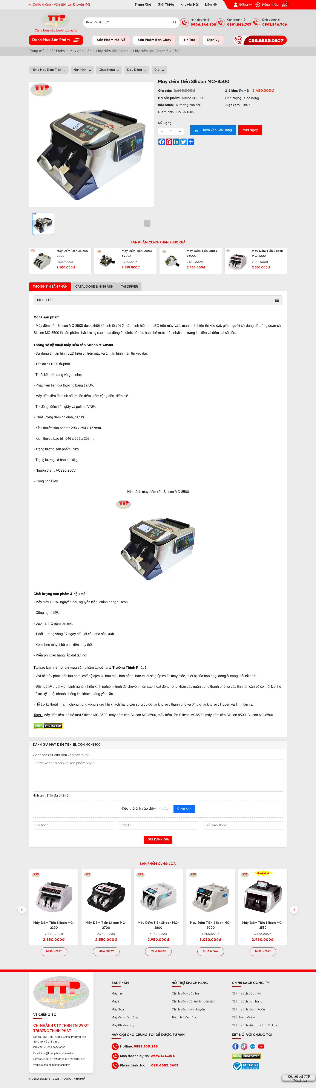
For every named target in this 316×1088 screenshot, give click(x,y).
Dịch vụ (213, 40)
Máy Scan (119, 1009)
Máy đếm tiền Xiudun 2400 (72, 253)
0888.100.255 (146, 1046)
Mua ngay (54, 951)
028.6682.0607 (164, 1065)
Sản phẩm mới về (111, 40)
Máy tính (118, 993)
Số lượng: (165, 123)
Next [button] (294, 910)
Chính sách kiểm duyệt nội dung (255, 1025)
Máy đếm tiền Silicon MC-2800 (158, 925)
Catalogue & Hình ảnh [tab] (94, 286)
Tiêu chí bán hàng (184, 1017)
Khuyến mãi (190, 4)
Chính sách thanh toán (248, 1009)
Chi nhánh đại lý (243, 1017)
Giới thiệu (166, 4)
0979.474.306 (162, 1056)
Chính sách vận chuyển (188, 1009)
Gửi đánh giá (158, 839)
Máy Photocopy (123, 1025)
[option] (60, 260)
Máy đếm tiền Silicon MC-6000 (210, 925)
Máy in (116, 1001)
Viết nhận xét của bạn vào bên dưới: (61, 755)
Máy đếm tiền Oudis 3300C (202, 253)
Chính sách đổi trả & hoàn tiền (193, 1001)
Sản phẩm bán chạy (154, 40)
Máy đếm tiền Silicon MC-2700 (106, 925)
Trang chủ (143, 4)
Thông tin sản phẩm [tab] (50, 286)
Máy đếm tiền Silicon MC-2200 (267, 253)
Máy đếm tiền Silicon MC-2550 (262, 925)
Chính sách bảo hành (187, 993)
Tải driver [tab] (129, 286)
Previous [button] (22, 910)
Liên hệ (211, 4)
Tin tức (189, 40)
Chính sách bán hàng (247, 1001)
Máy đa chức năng (125, 1017)
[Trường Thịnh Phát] (91, 144)
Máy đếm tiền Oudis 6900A (137, 253)
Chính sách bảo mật (246, 993)
